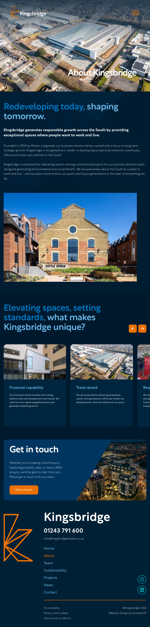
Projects (50, 578)
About (49, 556)
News (48, 585)
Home (49, 549)
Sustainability (55, 570)
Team (48, 563)
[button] (133, 329)
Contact (50, 592)
